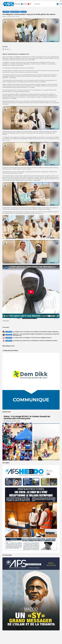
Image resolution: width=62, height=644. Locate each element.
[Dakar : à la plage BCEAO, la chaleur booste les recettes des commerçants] (31, 442)
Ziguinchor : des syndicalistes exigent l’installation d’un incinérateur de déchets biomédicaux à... (36, 334)
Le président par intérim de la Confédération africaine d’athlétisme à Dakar (35, 340)
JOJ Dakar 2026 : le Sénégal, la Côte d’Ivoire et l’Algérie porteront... (32, 337)
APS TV (30, 4)
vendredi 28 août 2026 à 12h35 (12, 421)
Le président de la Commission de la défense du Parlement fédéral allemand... (36, 331)
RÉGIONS (25, 4)
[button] (61, 1)
